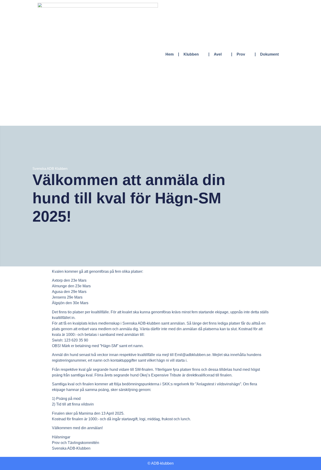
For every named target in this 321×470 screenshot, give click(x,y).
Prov (241, 54)
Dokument (269, 54)
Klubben (191, 54)
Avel (218, 54)
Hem (169, 54)
